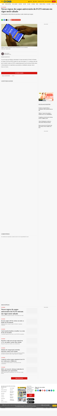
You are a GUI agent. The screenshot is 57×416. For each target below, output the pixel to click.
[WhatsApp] (36, 390)
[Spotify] (53, 390)
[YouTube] (45, 390)
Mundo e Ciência (42, 4)
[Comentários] (9, 20)
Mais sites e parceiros (12, 392)
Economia (33, 4)
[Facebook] (38, 390)
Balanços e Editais (12, 395)
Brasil (37, 4)
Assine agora (30, 395)
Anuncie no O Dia (41, 1)
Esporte (24, 4)
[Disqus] (19, 252)
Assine (53, 1)
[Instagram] (42, 390)
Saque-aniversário (6, 75)
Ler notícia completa (19, 73)
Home (3, 4)
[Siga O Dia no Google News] (15, 20)
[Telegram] (47, 390)
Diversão (20, 4)
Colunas (28, 4)
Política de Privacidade (12, 400)
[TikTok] (49, 390)
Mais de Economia (19, 378)
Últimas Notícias (8, 4)
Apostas (53, 4)
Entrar (31, 1)
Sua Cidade (48, 4)
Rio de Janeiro (14, 4)
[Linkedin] (51, 390)
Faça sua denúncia (48, 1)
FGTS (13, 75)
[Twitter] (40, 390)
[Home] (7, 2)
